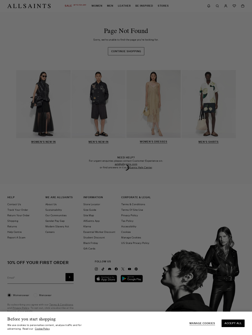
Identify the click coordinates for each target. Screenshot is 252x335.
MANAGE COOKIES (202, 323)
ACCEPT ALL (233, 323)
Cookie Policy (42, 328)
